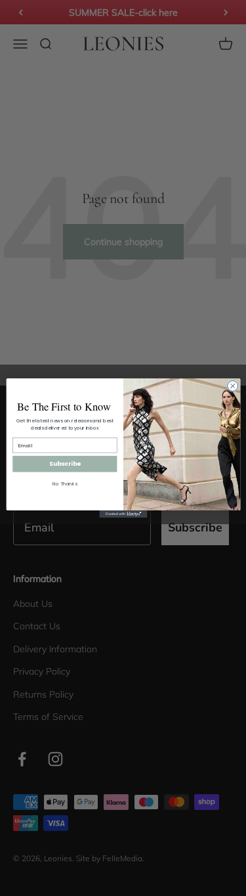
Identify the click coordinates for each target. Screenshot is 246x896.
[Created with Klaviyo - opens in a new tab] (123, 514)
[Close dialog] (232, 386)
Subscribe (64, 464)
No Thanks (64, 483)
